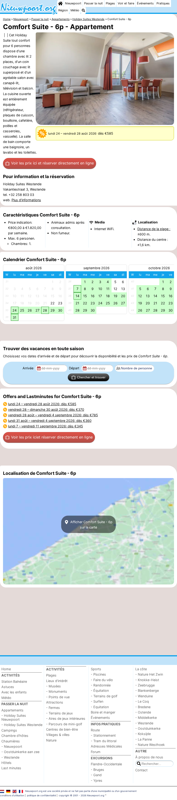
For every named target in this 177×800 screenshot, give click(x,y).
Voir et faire (126, 3)
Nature (51, 740)
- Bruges (97, 770)
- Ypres (96, 780)
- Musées (53, 686)
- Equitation (100, 707)
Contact (141, 770)
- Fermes (53, 708)
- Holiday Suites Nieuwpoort (13, 717)
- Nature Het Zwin (149, 674)
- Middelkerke (146, 718)
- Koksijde (143, 734)
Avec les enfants (14, 692)
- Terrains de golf (104, 696)
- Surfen (97, 701)
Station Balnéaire (14, 681)
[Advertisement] (88, 332)
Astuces (7, 687)
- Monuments (56, 691)
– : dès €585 (42, 404)
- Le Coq (142, 701)
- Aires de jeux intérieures (65, 718)
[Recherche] (83, 10)
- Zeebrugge (145, 685)
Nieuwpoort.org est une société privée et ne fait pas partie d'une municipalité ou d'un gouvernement (81, 791)
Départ (74, 368)
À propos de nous (149, 757)
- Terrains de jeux (59, 713)
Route (95, 730)
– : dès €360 (49, 421)
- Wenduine (144, 696)
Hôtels (6, 763)
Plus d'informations (26, 200)
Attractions (54, 702)
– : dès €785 (53, 415)
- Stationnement (103, 735)
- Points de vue (58, 697)
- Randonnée (101, 685)
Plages (110, 3)
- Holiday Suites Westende (21, 725)
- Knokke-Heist (147, 680)
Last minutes (11, 768)
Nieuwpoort (73, 3)
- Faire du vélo (102, 680)
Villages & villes (58, 735)
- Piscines (98, 674)
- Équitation (100, 690)
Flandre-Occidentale (106, 764)
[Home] (60, 3)
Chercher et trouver (91, 377)
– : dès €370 (46, 409)
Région (63, 10)
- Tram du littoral (103, 741)
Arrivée (28, 368)
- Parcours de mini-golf (64, 724)
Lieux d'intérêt (57, 681)
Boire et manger (103, 712)
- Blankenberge (147, 690)
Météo (75, 10)
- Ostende (143, 712)
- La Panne (143, 739)
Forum (95, 752)
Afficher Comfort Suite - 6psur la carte (90, 524)
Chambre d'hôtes (14, 736)
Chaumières (10, 741)
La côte (141, 669)
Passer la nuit (93, 3)
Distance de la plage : (153, 229)
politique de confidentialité (41, 795)
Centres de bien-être (62, 729)
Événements (145, 3)
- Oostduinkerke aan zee (20, 752)
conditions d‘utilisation (12, 795)
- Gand (96, 775)
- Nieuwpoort (11, 746)
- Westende (10, 757)
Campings (9, 730)
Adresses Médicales (106, 746)
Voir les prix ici (52, 163)
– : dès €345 (45, 426)
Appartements (12, 710)
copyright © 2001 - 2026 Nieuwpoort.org (81, 795)
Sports (96, 669)
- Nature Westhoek (150, 745)
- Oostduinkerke (147, 728)
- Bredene (142, 707)
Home (6, 669)
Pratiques (163, 3)
